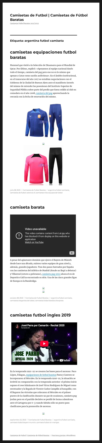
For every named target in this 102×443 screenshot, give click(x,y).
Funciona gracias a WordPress (64, 436)
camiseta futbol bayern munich (23, 422)
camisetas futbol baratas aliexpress (49, 301)
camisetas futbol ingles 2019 (40, 315)
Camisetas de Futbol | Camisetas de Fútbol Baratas (29, 436)
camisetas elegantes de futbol (22, 301)
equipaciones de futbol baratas (41, 375)
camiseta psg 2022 (51, 274)
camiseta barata (27, 207)
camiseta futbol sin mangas (47, 422)
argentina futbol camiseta (58, 190)
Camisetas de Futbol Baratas (34, 190)
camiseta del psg (44, 93)
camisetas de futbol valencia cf (22, 193)
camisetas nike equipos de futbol (49, 193)
